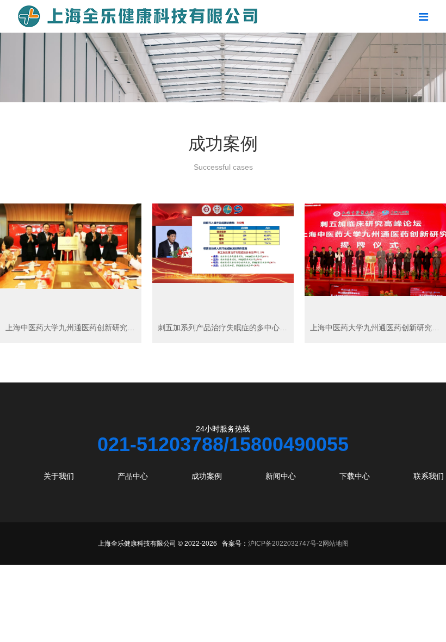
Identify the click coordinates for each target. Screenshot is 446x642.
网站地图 (336, 543)
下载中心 (354, 476)
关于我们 (59, 476)
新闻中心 (280, 476)
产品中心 (132, 476)
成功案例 (206, 476)
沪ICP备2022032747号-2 (285, 543)
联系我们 (428, 476)
